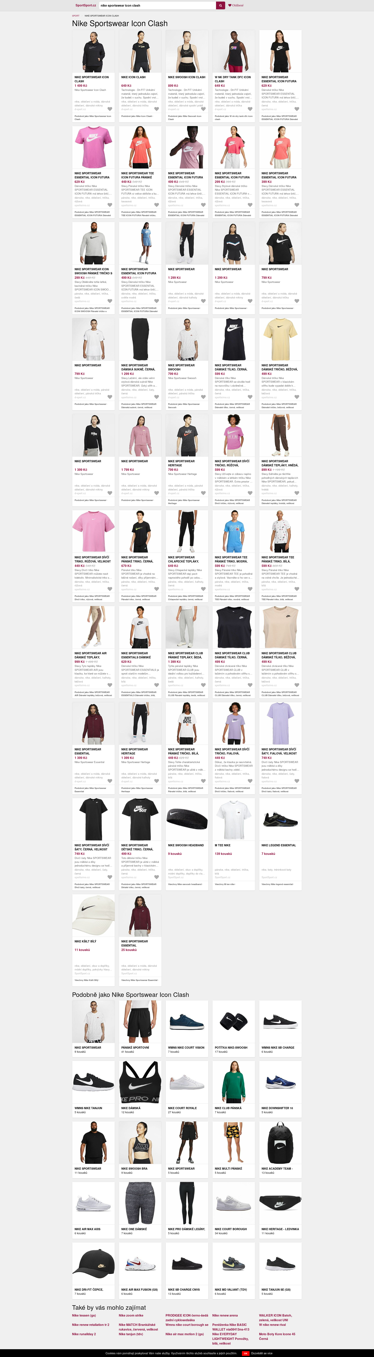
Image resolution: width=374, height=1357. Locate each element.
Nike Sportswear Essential (88, 751)
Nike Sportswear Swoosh (181, 367)
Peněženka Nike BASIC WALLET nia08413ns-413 (230, 1327)
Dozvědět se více (262, 1353)
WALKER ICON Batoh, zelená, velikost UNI (275, 1317)
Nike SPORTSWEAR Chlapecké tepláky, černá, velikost (183, 561)
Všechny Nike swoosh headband (185, 884)
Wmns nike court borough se (187, 1324)
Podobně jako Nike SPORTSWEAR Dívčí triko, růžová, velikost (92, 598)
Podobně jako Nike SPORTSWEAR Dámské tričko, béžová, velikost (279, 406)
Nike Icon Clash (133, 77)
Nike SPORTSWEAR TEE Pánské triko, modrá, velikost (231, 561)
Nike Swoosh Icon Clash (186, 77)
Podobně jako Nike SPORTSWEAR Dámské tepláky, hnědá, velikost (279, 502)
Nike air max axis (87, 1229)
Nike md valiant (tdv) (231, 1289)
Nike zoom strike (131, 1315)
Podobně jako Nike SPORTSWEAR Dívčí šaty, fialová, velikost (279, 790)
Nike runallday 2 (84, 1334)
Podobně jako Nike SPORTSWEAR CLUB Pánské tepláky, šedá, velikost (186, 694)
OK (245, 1353)
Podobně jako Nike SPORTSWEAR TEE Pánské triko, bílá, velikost (279, 598)
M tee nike (222, 845)
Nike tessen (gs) (84, 1315)
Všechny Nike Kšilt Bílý (86, 980)
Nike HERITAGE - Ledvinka (280, 1229)
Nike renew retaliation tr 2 (90, 1324)
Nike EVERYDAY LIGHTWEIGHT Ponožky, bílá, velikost (230, 1339)
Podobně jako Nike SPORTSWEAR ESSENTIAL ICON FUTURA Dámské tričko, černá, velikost (280, 119)
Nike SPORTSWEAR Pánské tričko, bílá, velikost (183, 753)
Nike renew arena (225, 1315)
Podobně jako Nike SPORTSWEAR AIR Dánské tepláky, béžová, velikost (93, 694)
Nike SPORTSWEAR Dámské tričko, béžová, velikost (280, 369)
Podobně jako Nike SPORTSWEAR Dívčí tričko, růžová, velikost (232, 502)
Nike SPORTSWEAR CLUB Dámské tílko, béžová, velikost (279, 657)
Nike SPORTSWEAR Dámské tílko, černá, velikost (231, 369)
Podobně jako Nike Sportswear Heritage (184, 502)
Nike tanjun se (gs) (276, 1289)
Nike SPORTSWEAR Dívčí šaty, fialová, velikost (279, 751)
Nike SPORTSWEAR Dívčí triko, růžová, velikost (93, 559)
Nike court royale (182, 1108)
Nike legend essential (279, 845)
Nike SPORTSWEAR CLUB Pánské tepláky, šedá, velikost (185, 657)
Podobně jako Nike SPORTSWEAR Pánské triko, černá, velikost (138, 598)
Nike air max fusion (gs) (139, 1289)
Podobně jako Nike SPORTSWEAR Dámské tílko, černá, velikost (232, 406)
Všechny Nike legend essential (277, 884)
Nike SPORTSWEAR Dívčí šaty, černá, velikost (92, 847)
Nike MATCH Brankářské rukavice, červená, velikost (138, 1327)
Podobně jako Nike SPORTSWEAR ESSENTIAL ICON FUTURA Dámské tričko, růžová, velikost (93, 215)
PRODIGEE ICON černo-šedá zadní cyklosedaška (187, 1317)
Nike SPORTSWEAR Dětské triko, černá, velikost (137, 849)
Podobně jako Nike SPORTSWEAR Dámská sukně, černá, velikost (138, 406)
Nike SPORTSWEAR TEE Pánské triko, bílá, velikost (278, 561)
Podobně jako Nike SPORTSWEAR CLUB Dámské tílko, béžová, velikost (280, 694)
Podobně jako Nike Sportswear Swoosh (184, 406)
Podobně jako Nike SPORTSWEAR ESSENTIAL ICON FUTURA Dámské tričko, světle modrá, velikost (139, 311)
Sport (75, 15)
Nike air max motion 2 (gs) (185, 1334)
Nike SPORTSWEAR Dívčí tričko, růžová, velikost (232, 465)
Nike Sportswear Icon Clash (92, 79)
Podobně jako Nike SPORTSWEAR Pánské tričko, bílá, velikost (185, 790)
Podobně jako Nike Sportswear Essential (90, 790)
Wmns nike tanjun (88, 1108)
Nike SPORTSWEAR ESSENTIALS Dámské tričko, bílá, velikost (138, 657)
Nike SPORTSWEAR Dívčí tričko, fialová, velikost (232, 753)
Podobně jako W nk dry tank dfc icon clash (234, 118)
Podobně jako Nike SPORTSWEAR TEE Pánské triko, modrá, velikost (232, 598)
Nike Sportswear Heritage (181, 463)
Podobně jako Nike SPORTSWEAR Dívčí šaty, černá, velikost (92, 886)
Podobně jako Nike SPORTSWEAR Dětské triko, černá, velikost (138, 886)
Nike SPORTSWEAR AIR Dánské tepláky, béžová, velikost (91, 657)
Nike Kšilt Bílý (85, 941)
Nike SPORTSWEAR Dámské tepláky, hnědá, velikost (280, 465)
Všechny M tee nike (225, 884)
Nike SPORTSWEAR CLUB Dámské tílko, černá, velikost (232, 657)
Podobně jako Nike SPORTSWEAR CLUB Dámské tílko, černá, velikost (233, 694)
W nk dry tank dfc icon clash (233, 79)
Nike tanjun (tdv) (131, 1334)
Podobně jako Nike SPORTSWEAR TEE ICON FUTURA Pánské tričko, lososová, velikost (138, 215)
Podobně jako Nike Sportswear (184, 308)
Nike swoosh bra (134, 1168)
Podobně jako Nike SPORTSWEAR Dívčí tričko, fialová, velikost (232, 790)
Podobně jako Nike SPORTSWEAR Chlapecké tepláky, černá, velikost (185, 598)
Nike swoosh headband (186, 845)
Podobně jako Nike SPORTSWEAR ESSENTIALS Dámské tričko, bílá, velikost (138, 695)
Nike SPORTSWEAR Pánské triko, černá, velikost (137, 561)
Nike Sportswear (181, 269)
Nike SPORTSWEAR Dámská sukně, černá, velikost (138, 369)
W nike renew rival (272, 1324)
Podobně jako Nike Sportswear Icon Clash (93, 118)
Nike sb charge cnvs (184, 1289)
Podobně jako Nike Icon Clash (136, 116)
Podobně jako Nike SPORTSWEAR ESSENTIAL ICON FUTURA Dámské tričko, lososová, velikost (280, 215)
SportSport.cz (86, 5)
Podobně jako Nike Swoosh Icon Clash (184, 118)
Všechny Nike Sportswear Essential (139, 980)
